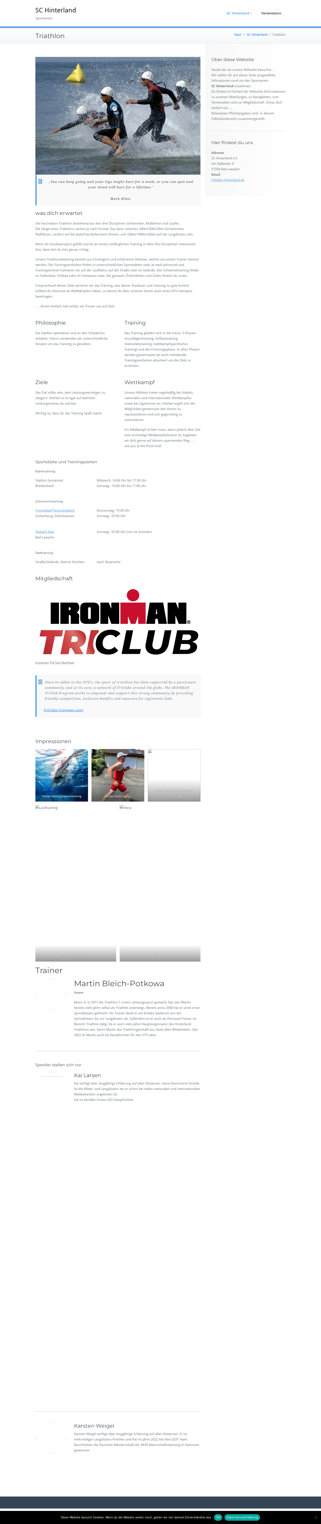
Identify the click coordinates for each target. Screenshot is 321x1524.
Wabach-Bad (44, 532)
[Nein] (315, 1517)
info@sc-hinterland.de (227, 180)
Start (237, 35)
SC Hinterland (55, 10)
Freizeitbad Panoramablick (55, 511)
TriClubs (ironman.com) (63, 710)
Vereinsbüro (271, 13)
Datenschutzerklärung (242, 1517)
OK (218, 1517)
